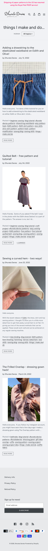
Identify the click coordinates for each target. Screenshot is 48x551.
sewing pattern (29, 234)
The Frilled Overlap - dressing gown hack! (23, 368)
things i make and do (17, 237)
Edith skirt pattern (26, 126)
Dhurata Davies (20, 543)
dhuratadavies (16, 439)
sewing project (34, 442)
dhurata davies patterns (19, 228)
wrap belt (31, 237)
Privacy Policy (10, 483)
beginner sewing (17, 121)
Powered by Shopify (32, 543)
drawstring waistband (25, 123)
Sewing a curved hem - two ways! (22, 258)
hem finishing (7, 340)
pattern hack (23, 129)
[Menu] (44, 14)
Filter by (17, 34)
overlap (5, 442)
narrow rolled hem (30, 340)
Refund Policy (10, 489)
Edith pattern (12, 126)
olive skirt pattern (9, 129)
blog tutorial (29, 121)
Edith (25, 318)
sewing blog (18, 131)
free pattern (26, 231)
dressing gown (29, 439)
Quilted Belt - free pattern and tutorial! (20, 157)
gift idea (39, 439)
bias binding (15, 337)
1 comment (21, 242)
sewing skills (29, 131)
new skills (38, 126)
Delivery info (9, 477)
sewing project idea (10, 445)
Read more (8, 140)
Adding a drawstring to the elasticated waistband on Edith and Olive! (23, 50)
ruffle (12, 442)
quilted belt (7, 234)
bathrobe (14, 437)
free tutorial (36, 231)
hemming (18, 340)
